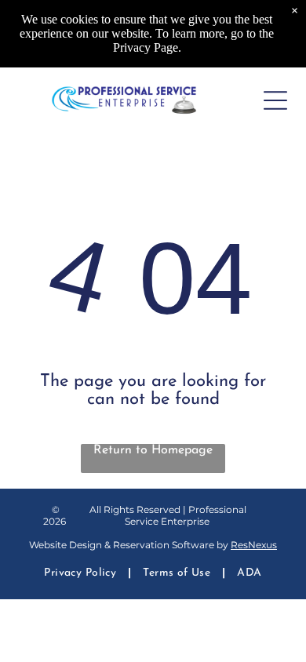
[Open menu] (275, 100)
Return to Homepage (153, 450)
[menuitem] (81, 574)
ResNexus (254, 545)
